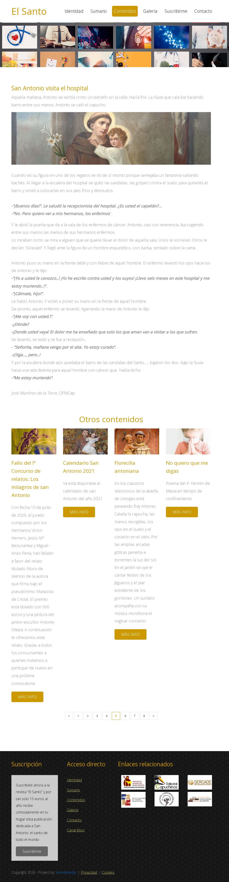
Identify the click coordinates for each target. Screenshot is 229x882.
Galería (150, 11)
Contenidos (125, 11)
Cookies (108, 872)
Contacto (203, 11)
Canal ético (76, 830)
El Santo (29, 11)
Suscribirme (176, 11)
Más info (27, 696)
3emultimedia (65, 872)
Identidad (74, 11)
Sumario (99, 11)
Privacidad (89, 872)
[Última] (153, 716)
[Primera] (69, 716)
